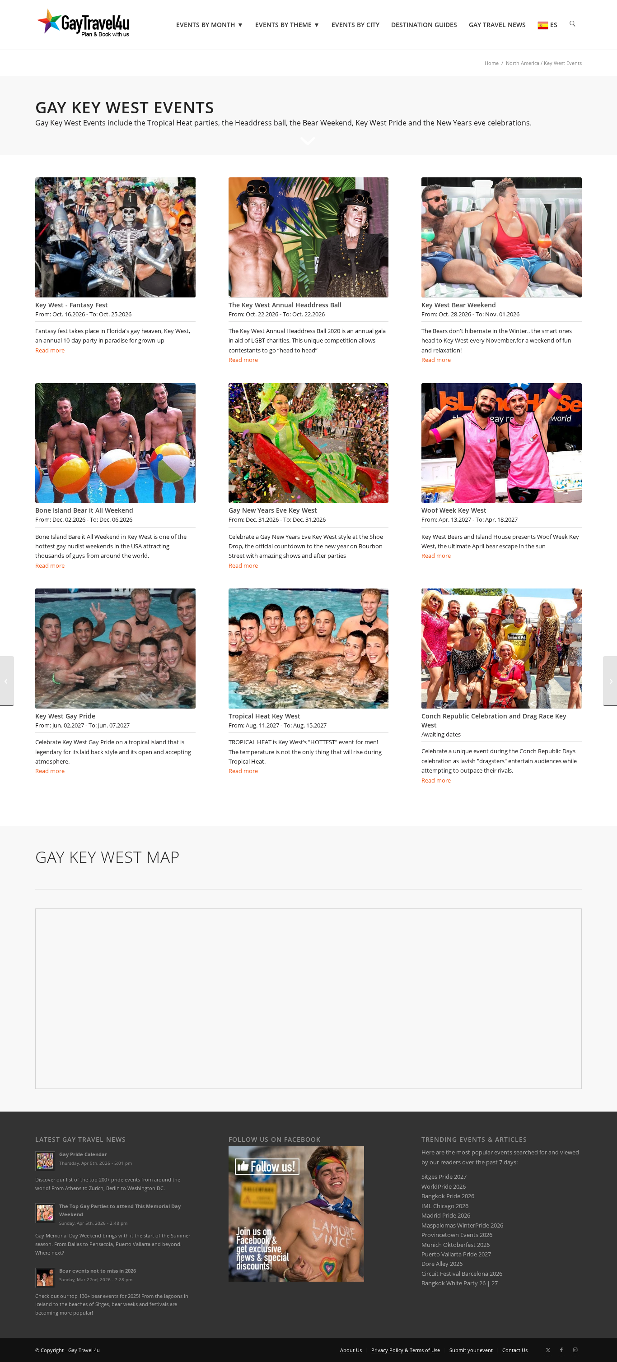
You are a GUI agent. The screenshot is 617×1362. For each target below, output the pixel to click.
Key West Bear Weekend (458, 305)
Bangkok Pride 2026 (447, 1196)
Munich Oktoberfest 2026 (455, 1245)
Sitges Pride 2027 (444, 1176)
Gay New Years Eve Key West (273, 510)
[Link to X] (548, 1350)
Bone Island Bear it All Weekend (84, 510)
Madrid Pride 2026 (445, 1215)
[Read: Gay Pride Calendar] (45, 1161)
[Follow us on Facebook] (296, 1279)
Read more (50, 350)
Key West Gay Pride (65, 716)
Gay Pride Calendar (83, 1154)
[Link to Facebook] (561, 1350)
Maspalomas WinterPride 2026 (462, 1225)
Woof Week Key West (453, 510)
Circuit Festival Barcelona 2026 (461, 1273)
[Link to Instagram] (575, 1350)
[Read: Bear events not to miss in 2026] (45, 1278)
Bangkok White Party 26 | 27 (459, 1283)
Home (492, 63)
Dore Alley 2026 (442, 1264)
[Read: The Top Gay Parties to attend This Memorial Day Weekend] (45, 1213)
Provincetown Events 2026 (456, 1235)
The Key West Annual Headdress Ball (285, 305)
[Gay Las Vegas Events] (7, 681)
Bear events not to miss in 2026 (97, 1270)
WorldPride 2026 (443, 1186)
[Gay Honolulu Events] (610, 681)
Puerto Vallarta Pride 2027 (456, 1254)
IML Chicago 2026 (444, 1206)
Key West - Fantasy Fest (71, 305)
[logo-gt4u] (95, 25)
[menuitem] (209, 25)
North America (522, 63)
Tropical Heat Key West (264, 716)
